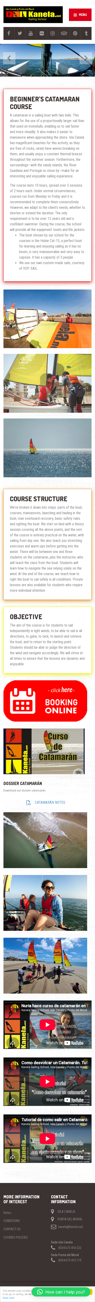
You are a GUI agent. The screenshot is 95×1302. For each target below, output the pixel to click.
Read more (8, 1297)
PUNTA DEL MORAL (70, 1219)
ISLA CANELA (66, 1211)
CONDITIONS (11, 1221)
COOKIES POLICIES (15, 1237)
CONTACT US (12, 1229)
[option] (47, 60)
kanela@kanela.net (70, 1227)
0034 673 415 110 (69, 1260)
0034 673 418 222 (69, 1248)
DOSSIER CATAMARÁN (22, 783)
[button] (61, 1291)
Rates (7, 1213)
